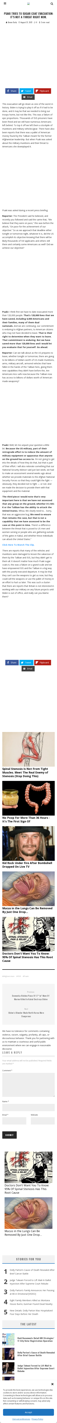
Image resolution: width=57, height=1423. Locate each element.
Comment (7, 1070)
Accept (28, 1412)
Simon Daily (12, 22)
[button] (52, 1384)
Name (5, 1101)
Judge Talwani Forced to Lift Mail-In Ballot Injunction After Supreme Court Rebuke (35, 1368)
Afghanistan (9, 976)
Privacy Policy (37, 1419)
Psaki (26, 976)
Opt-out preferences (21, 1419)
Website (34, 1115)
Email (5, 1115)
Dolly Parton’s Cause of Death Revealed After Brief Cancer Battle (36, 1354)
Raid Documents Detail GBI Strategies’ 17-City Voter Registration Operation (35, 1339)
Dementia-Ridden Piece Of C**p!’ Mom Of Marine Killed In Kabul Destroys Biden (31, 996)
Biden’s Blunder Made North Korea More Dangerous (26, 1013)
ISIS (19, 976)
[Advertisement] (28, 53)
